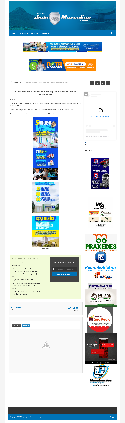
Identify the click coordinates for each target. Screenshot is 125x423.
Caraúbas (87, 146)
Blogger (112, 417)
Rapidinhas (24, 33)
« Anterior (14, 310)
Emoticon (26, 325)
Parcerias (45, 33)
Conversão (16, 325)
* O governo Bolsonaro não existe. (23, 280)
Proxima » (76, 310)
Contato (34, 33)
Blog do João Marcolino (28, 417)
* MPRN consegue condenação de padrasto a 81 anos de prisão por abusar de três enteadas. (26, 285)
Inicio (14, 33)
